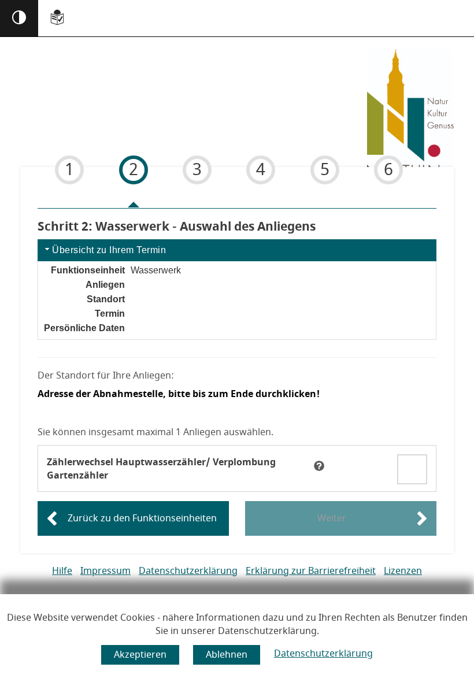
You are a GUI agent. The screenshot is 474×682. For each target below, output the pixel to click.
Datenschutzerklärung (323, 654)
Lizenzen (403, 571)
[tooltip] (319, 466)
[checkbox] (412, 469)
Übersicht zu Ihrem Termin (109, 250)
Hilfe (62, 571)
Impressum (105, 571)
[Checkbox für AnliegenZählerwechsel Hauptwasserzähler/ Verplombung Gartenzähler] (412, 467)
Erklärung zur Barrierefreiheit (311, 571)
